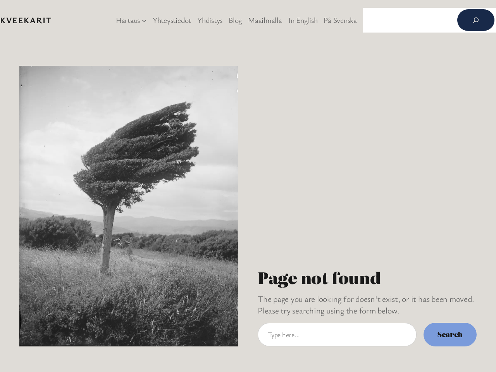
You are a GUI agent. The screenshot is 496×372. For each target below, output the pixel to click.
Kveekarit (26, 20)
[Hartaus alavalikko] (144, 20)
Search (450, 334)
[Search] (475, 20)
